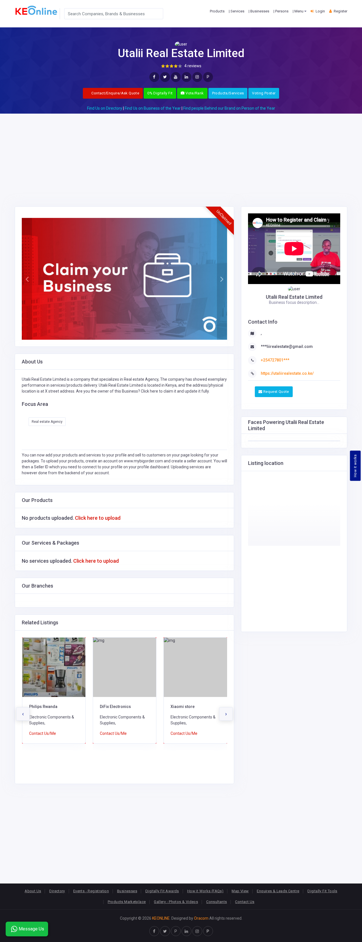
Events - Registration (91, 891)
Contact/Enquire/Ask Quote (114, 93)
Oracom (201, 918)
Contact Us (244, 902)
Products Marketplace (127, 902)
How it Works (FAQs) (205, 891)
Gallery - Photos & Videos (176, 902)
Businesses (127, 891)
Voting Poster (263, 93)
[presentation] (23, 714)
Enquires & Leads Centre (278, 891)
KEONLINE (161, 918)
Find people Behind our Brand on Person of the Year (229, 108)
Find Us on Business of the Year (153, 108)
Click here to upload (97, 518)
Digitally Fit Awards (162, 891)
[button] (27, 279)
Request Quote (275, 391)
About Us (33, 891)
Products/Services (228, 93)
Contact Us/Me (42, 733)
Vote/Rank (194, 93)
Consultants (216, 902)
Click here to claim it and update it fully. (175, 391)
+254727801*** (275, 360)
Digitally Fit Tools (322, 891)
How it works (355, 465)
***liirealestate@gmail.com (287, 346)
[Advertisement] (181, 153)
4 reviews (192, 66)
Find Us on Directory (104, 108)
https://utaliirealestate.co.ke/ (287, 373)
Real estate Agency (47, 422)
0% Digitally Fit (160, 93)
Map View (240, 891)
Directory (57, 891)
